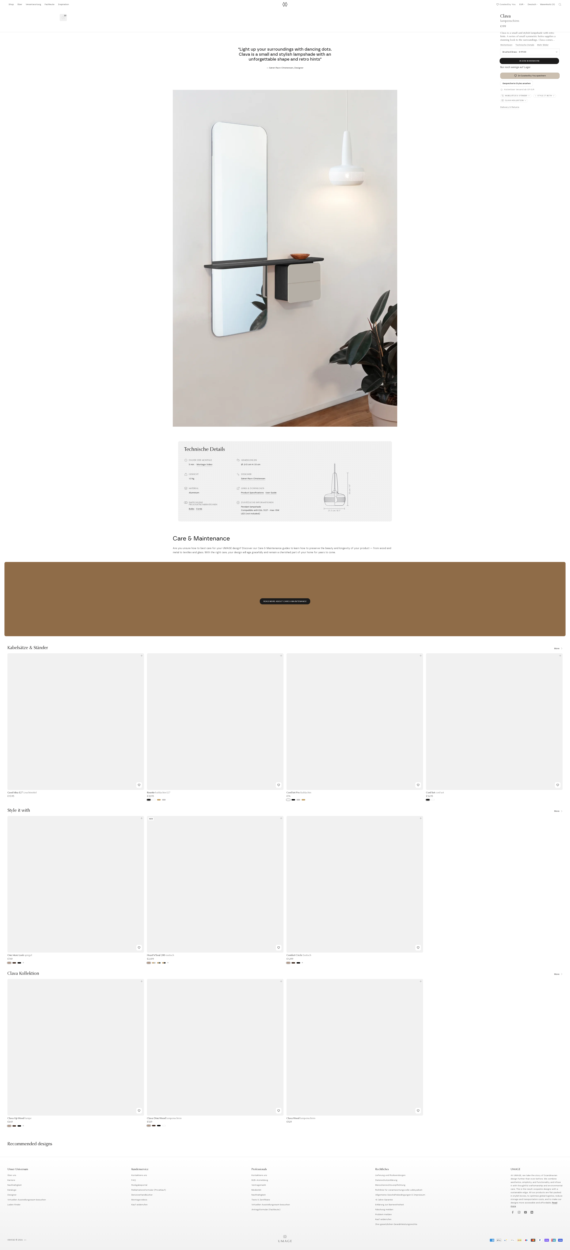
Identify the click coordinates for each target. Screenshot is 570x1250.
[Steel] (164, 799)
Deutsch (532, 4)
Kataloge (11, 1190)
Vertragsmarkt (258, 1185)
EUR (521, 4)
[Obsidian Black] (164, 963)
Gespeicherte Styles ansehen (516, 84)
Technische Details (524, 45)
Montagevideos (139, 1200)
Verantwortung (33, 5)
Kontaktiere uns (139, 1175)
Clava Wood (300, 1118)
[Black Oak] (19, 963)
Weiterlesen (506, 45)
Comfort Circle (298, 955)
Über (19, 5)
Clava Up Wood (19, 1118)
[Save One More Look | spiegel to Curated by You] (139, 948)
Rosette (158, 793)
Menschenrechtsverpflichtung (390, 1185)
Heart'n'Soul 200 (160, 955)
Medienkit (256, 1190)
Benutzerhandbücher (142, 1195)
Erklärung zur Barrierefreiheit (389, 1205)
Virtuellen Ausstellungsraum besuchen (26, 1200)
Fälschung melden (384, 1210)
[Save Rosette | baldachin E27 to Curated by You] (279, 785)
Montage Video (204, 464)
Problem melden (383, 1214)
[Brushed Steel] (298, 799)
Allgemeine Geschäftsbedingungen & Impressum (400, 1195)
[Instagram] (518, 1212)
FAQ (133, 1180)
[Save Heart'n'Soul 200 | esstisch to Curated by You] (279, 948)
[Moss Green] (159, 963)
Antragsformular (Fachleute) (265, 1210)
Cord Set (435, 793)
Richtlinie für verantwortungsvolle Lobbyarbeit (398, 1190)
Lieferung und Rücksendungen (390, 1175)
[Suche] (560, 4)
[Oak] (9, 963)
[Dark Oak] (14, 963)
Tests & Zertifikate (260, 1200)
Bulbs (191, 509)
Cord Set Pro (298, 793)
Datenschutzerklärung (386, 1180)
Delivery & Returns (509, 107)
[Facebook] (512, 1212)
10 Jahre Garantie (384, 1200)
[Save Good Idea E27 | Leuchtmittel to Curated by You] (139, 785)
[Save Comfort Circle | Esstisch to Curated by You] (418, 948)
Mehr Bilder (543, 45)
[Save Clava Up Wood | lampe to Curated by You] (139, 1111)
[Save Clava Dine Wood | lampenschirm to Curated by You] (279, 1111)
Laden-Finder (13, 1205)
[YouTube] (525, 1212)
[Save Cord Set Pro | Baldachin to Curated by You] (418, 785)
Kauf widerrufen (139, 1205)
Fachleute (49, 5)
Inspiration (63, 5)
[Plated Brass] (303, 799)
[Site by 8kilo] (25, 1240)
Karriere (11, 1180)
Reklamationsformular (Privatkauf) (148, 1190)
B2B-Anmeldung (259, 1180)
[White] (154, 799)
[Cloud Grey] (154, 963)
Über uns (11, 1175)
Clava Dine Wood (164, 1118)
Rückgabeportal (139, 1185)
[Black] (149, 799)
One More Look (19, 955)
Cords (199, 509)
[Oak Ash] (149, 1125)
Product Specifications (252, 493)
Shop (11, 5)
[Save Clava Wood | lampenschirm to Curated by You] (418, 1111)
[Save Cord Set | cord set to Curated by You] (558, 785)
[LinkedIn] (531, 1212)
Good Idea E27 (22, 793)
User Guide (271, 493)
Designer (11, 1195)
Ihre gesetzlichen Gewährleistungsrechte (396, 1224)
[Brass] (159, 799)
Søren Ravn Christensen (253, 479)
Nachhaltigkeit (14, 1185)
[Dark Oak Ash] (154, 1125)
